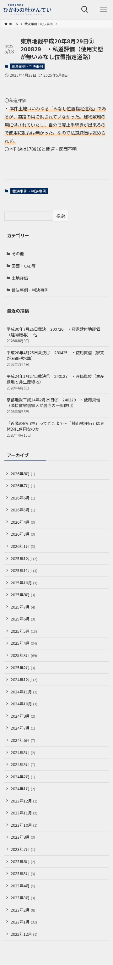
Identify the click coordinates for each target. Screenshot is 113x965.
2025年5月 (24, 631)
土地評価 (20, 278)
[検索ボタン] (84, 9)
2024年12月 (24, 679)
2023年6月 (23, 861)
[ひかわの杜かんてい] (27, 9)
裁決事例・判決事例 (27, 66)
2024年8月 (23, 716)
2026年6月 (23, 498)
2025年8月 (23, 595)
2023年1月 (24, 922)
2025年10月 (24, 583)
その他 (18, 253)
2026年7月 (23, 485)
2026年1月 (23, 546)
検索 (60, 215)
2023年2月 (23, 910)
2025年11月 (24, 570)
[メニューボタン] (103, 9)
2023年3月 (23, 898)
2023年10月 (24, 825)
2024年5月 (23, 752)
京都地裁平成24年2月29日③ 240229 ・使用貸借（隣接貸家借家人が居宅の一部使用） (53, 405)
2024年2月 (23, 777)
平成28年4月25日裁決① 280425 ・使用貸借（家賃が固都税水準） (55, 358)
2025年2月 (23, 667)
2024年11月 (24, 692)
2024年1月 (23, 788)
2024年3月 (23, 764)
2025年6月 (23, 619)
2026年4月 (23, 522)
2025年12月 (24, 558)
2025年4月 (24, 643)
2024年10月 (24, 704)
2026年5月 (23, 510)
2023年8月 (23, 837)
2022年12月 (24, 934)
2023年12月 (24, 801)
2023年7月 (23, 849)
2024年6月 (23, 740)
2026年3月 (23, 534)
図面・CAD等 (24, 266)
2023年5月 (23, 873)
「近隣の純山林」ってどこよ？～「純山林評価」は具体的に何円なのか (55, 429)
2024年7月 (23, 728)
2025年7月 (23, 607)
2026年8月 (23, 474)
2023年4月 (23, 886)
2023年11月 (24, 813)
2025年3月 (24, 655)
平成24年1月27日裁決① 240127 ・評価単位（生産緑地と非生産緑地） (55, 381)
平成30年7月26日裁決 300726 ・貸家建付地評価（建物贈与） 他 (53, 334)
